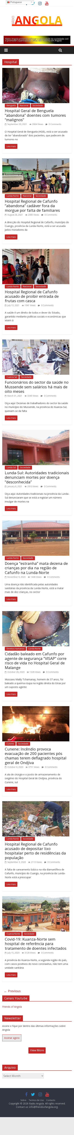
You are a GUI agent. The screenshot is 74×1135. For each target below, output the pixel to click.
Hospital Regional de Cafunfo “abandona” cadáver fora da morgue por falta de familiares (32, 206)
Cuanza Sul (12, 377)
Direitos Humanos (15, 648)
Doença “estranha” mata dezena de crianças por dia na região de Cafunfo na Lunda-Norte (36, 568)
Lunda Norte (13, 195)
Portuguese (16, 2)
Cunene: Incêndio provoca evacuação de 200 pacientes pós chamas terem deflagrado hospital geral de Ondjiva (35, 755)
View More (37, 1050)
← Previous (12, 991)
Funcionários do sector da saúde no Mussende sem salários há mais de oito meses (36, 387)
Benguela (11, 105)
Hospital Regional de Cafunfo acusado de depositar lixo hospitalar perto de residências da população (35, 850)
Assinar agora (11, 1037)
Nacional (24, 105)
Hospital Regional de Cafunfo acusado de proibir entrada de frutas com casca (32, 296)
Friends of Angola (12, 1006)
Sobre (23, 1100)
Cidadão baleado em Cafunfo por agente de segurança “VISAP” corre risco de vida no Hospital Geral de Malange (35, 660)
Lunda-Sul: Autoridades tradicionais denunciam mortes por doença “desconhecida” (37, 477)
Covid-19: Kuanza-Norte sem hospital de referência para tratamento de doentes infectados (35, 943)
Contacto (50, 1100)
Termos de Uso (36, 1100)
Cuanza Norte (13, 933)
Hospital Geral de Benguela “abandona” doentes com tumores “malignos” (35, 115)
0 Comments (54, 124)
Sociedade (38, 105)
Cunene (10, 743)
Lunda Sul (11, 467)
